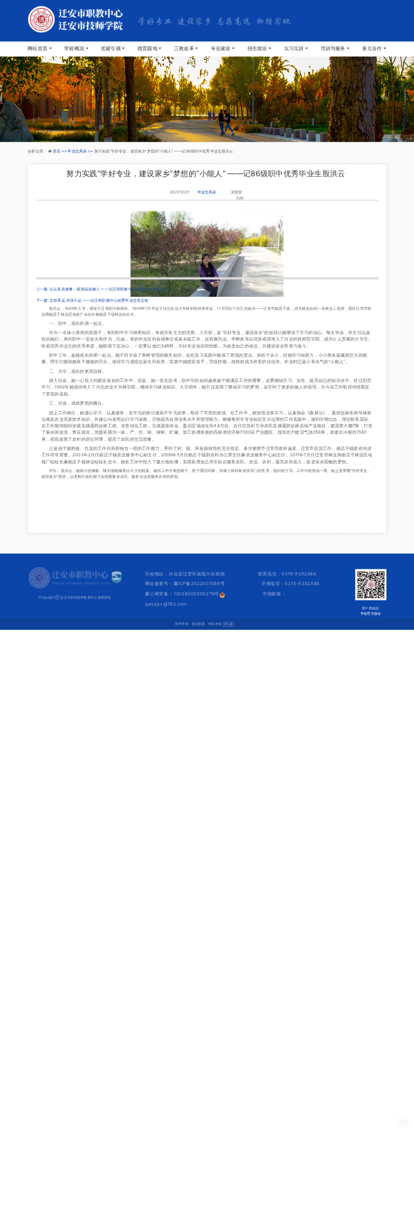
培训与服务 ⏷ (335, 48)
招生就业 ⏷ (259, 48)
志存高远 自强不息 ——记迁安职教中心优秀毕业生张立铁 (99, 299)
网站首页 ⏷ (39, 48)
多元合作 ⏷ (374, 48)
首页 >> (60, 151)
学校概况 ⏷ (76, 48)
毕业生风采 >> (80, 151)
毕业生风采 (207, 192)
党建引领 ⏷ (113, 48)
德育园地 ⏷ (149, 48)
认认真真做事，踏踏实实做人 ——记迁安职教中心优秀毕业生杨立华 (108, 289)
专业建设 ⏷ (223, 48)
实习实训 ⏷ (296, 48)
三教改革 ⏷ (186, 48)
